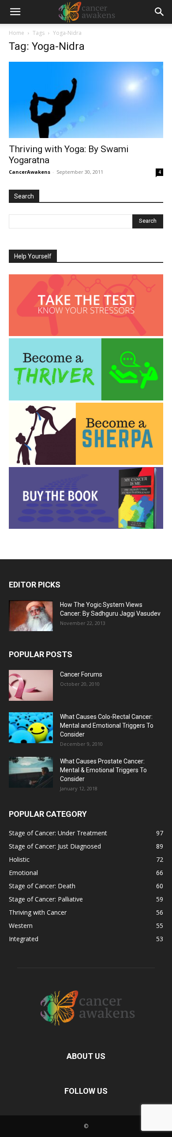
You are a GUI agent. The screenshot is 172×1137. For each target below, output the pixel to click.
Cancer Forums (81, 674)
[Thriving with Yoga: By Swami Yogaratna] (86, 100)
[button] (15, 12)
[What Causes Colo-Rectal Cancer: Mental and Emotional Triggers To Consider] (31, 727)
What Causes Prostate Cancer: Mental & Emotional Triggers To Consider (103, 770)
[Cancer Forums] (31, 685)
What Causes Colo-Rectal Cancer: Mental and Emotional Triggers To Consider (106, 725)
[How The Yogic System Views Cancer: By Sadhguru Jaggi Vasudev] (31, 615)
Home (16, 33)
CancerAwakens (29, 171)
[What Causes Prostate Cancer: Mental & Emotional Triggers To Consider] (31, 772)
